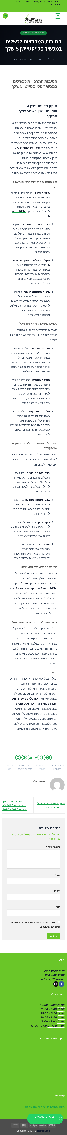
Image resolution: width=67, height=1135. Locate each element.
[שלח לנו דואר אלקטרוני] (55, 984)
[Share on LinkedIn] (18, 757)
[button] (57, 16)
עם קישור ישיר (9, 767)
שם (57, 875)
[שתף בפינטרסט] (24, 757)
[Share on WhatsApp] (49, 757)
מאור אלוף (18, 59)
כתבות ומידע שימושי (34, 32)
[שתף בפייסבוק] (43, 757)
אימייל (56, 891)
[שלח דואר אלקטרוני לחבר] (30, 757)
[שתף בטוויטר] (37, 757)
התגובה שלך (53, 846)
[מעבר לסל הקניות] (5, 16)
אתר (58, 906)
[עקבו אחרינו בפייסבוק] (61, 984)
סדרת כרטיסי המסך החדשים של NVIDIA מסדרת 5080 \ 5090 (14, 805)
